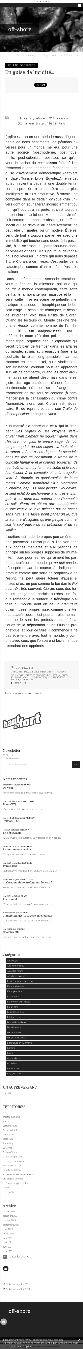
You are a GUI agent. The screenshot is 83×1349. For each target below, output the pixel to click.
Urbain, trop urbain (13, 1156)
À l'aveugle (12, 960)
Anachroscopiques (16, 975)
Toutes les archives (19, 1256)
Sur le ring (8, 1143)
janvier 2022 (9, 1211)
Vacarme (7, 1147)
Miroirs (11, 1047)
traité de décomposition (39, 675)
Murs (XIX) (10, 866)
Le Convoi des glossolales (15, 1183)
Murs (10, 1052)
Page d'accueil (51, 55)
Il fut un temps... (15, 1016)
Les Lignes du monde (13, 1160)
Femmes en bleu (15, 1011)
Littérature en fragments (52, 671)
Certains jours (10, 1125)
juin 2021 (7, 1238)
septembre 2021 (11, 1224)
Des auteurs (30, 671)
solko (5, 1112)
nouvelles (12, 1063)
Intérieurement (71, 55)
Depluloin (8, 1134)
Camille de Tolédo (12, 1169)
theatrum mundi (11, 1116)
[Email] (5, 1268)
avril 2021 (8, 1246)
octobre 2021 (9, 1220)
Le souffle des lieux (16, 1022)
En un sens (12, 1006)
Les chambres (14, 1032)
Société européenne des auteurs (18, 1174)
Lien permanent (24, 667)
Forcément (10, 899)
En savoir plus (23, 1346)
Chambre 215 (11, 932)
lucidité (33, 677)
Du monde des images (18, 1001)
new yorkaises (14, 1058)
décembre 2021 (10, 1215)
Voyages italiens (15, 1073)
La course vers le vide (17, 849)
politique (44, 677)
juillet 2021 (8, 1233)
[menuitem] (28, 55)
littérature (26, 679)
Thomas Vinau (10, 1152)
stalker (6, 1121)
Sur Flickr (7, 1092)
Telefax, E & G (11, 821)
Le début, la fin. (12, 833)
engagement (58, 677)
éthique (15, 679)
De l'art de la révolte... (28, 55)
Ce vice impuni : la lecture (20, 980)
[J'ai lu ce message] (79, 1339)
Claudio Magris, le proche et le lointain (27, 915)
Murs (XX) (9, 804)
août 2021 (8, 1229)
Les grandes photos (17, 1037)
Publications (13, 1068)
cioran (21, 675)
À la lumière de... (15, 965)
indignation (21, 677)
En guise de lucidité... (29, 72)
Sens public (8, 1191)
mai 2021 (7, 1242)
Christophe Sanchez (13, 1178)
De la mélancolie (15, 986)
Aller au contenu (12, 5)
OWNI (6, 1187)
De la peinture (14, 991)
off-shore (19, 29)
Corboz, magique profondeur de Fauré (27, 882)
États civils (8, 1138)
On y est (8, 787)
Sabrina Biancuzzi (12, 1165)
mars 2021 (8, 1251)
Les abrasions (14, 1027)
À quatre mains (15, 970)
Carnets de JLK (10, 1130)
